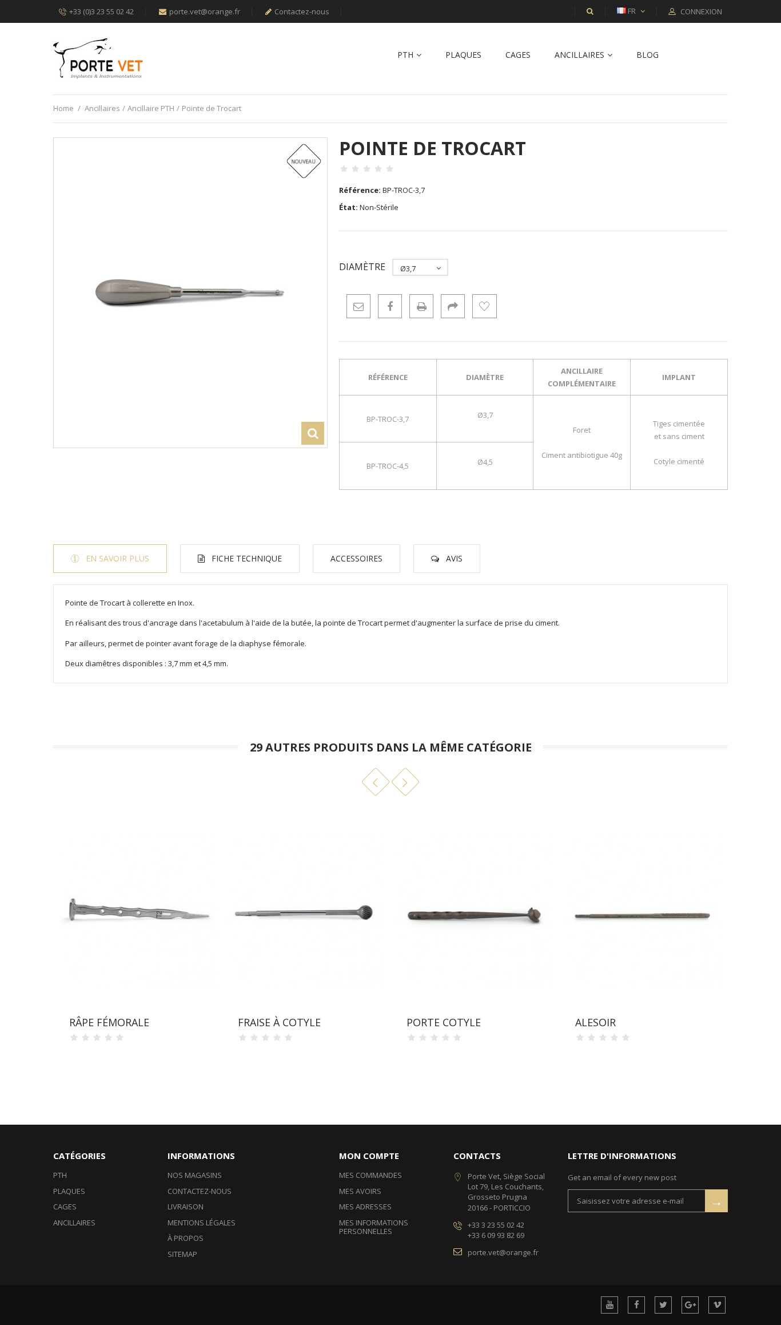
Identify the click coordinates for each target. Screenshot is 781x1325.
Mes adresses (365, 1206)
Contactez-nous (301, 11)
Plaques (463, 55)
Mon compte (369, 1155)
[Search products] (590, 11)
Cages (518, 55)
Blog (647, 55)
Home (63, 108)
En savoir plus (117, 558)
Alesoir (595, 1022)
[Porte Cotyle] (474, 911)
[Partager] (453, 306)
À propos (186, 1238)
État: (348, 207)
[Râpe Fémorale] (137, 911)
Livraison (186, 1206)
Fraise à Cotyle (279, 1022)
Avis (454, 558)
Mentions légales (202, 1222)
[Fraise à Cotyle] (306, 911)
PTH (405, 55)
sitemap (182, 1254)
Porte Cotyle (444, 1022)
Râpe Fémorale (109, 1022)
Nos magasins (195, 1175)
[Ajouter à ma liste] (484, 306)
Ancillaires (579, 55)
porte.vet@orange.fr (204, 11)
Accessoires (356, 558)
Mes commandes (370, 1175)
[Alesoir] (643, 911)
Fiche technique (247, 558)
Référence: (360, 190)
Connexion (700, 12)
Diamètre (363, 267)
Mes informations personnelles (373, 1227)
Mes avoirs (360, 1191)
